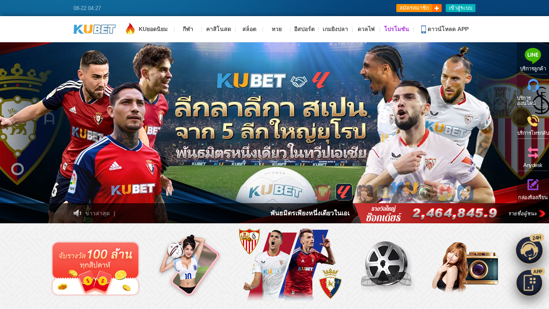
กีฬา (188, 29)
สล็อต (249, 29)
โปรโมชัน (396, 29)
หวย (277, 29)
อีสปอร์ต (304, 29)
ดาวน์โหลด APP (447, 29)
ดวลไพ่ (366, 29)
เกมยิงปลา (335, 29)
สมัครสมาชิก (414, 8)
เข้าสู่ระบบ (460, 8)
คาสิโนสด (218, 29)
